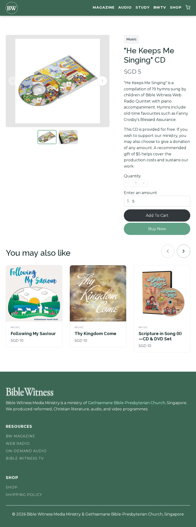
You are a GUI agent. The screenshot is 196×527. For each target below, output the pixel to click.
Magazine (103, 7)
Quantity (132, 176)
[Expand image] (93, 45)
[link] (183, 251)
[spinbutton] (136, 183)
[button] (187, 8)
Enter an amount (140, 192)
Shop (176, 7)
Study (143, 7)
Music (131, 39)
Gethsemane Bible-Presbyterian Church (126, 403)
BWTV (159, 7)
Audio (125, 7)
